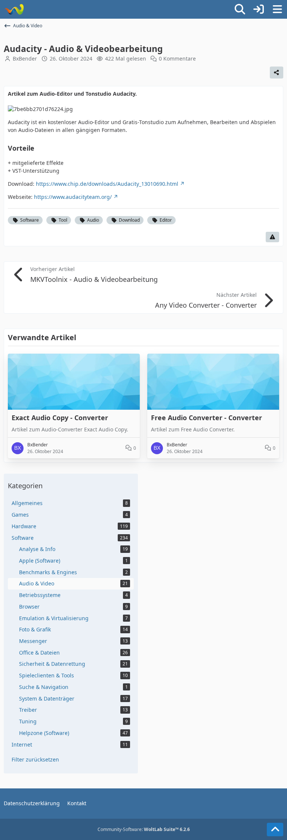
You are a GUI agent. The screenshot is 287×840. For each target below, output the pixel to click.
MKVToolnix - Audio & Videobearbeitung (94, 279)
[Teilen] (276, 73)
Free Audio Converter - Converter (206, 417)
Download (129, 220)
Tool (63, 220)
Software (29, 220)
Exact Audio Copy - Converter (60, 417)
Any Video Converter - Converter (206, 305)
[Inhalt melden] (272, 237)
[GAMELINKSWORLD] (14, 9)
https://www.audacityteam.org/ (73, 196)
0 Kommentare (177, 58)
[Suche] (239, 9)
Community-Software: (144, 829)
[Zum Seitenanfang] (275, 829)
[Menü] (277, 9)
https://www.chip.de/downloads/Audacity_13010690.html (107, 183)
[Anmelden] (258, 9)
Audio (93, 220)
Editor (166, 220)
